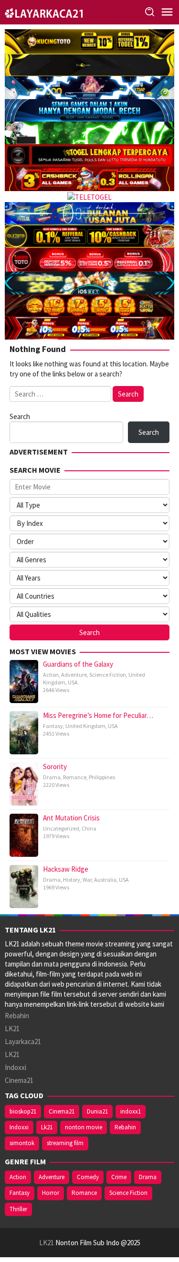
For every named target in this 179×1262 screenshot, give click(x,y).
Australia (105, 879)
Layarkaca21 (23, 1041)
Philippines (102, 777)
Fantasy (53, 725)
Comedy (88, 1177)
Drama (52, 777)
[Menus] (167, 12)
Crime (118, 1177)
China (89, 828)
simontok (22, 1143)
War (87, 879)
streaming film (65, 1143)
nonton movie (83, 1127)
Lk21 (47, 1127)
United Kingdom (85, 725)
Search (20, 416)
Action (51, 674)
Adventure (74, 674)
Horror (50, 1193)
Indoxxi (15, 1067)
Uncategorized (61, 828)
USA (73, 682)
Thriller (18, 1209)
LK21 (12, 1028)
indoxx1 (130, 1111)
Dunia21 (97, 1111)
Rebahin (17, 1015)
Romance (74, 777)
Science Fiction (107, 674)
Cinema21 (19, 1080)
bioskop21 (23, 1111)
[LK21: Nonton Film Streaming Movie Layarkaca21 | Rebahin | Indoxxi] (44, 11)
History (71, 879)
